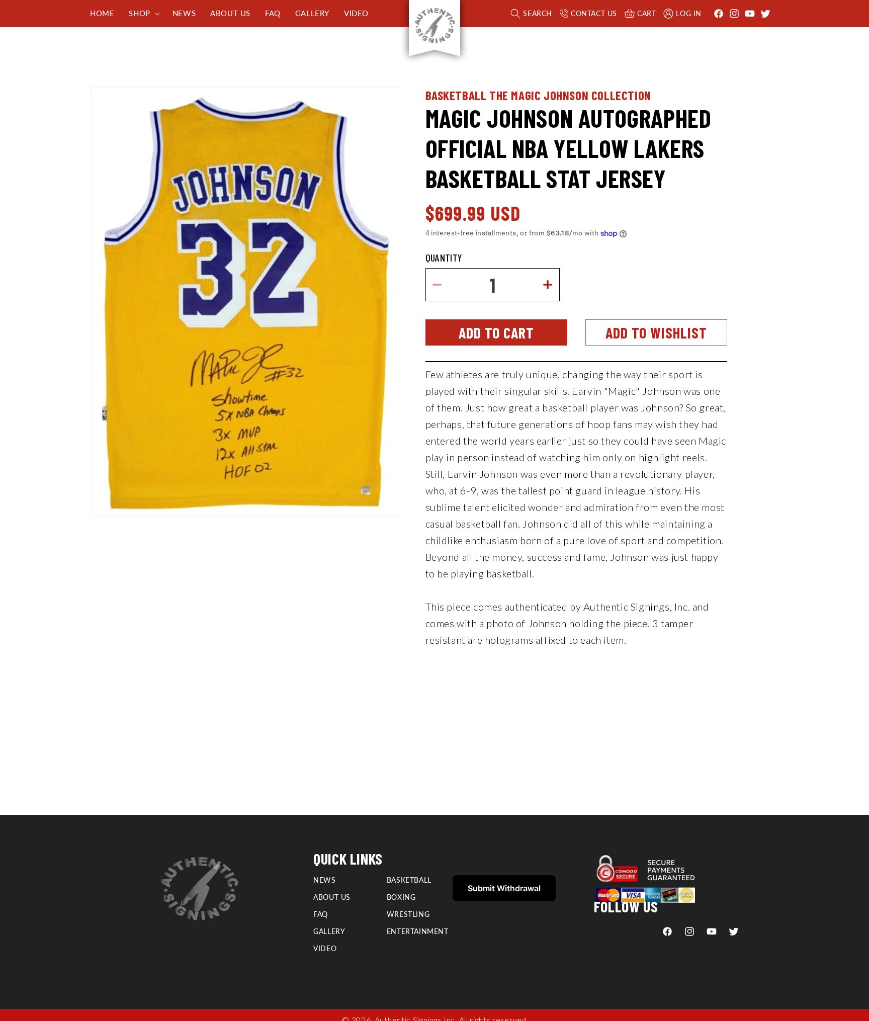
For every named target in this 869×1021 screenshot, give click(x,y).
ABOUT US (332, 897)
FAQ (320, 914)
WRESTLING (408, 914)
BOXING (401, 897)
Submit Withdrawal (504, 888)
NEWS (324, 880)
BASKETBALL (409, 880)
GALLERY (329, 931)
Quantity (443, 257)
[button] (143, 14)
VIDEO (324, 948)
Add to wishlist (656, 332)
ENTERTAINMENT (418, 931)
